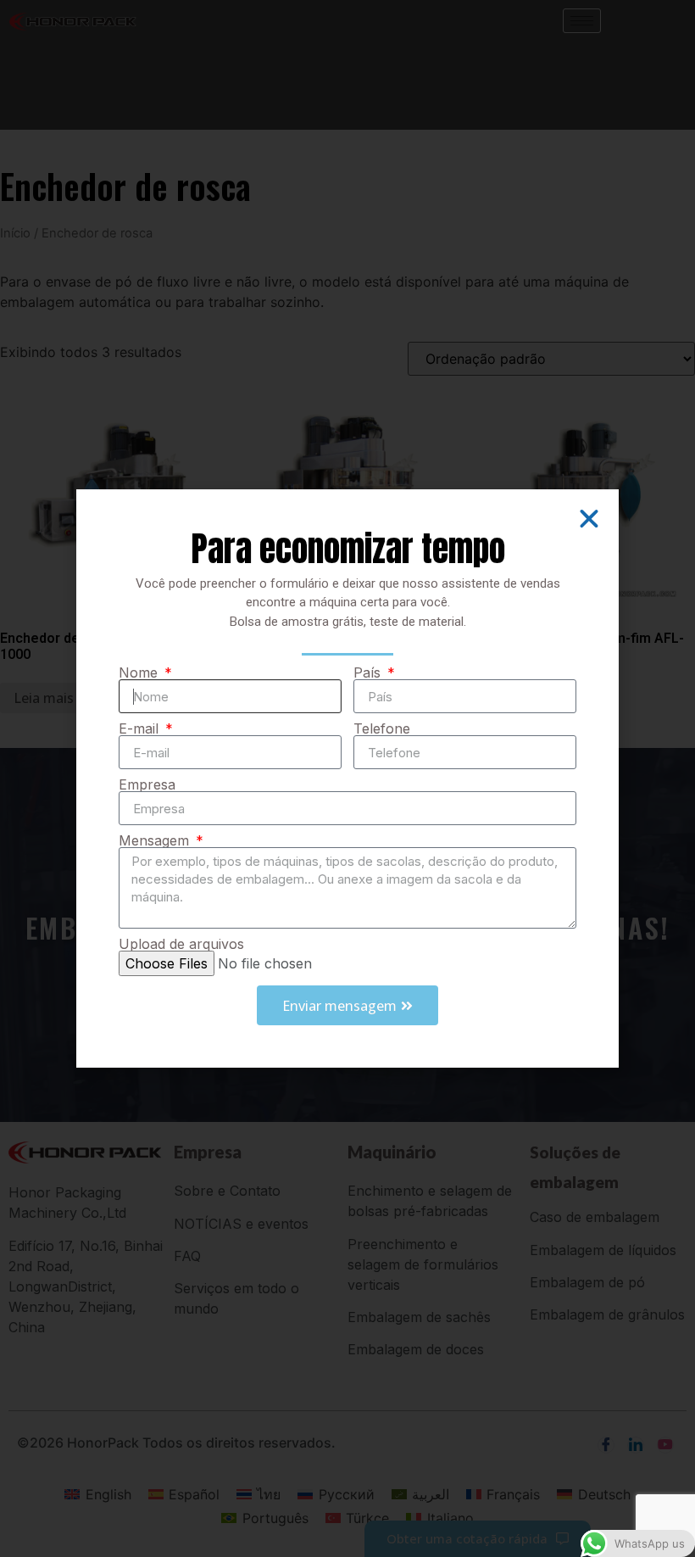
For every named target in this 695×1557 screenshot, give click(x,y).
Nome (140, 672)
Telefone (381, 728)
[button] (589, 519)
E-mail (141, 728)
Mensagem (156, 840)
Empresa (147, 784)
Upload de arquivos (181, 944)
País (369, 672)
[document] (347, 778)
